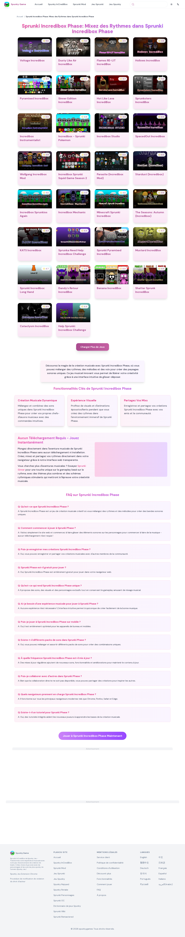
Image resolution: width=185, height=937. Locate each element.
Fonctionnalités (104, 879)
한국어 (143, 873)
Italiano (162, 879)
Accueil (39, 4)
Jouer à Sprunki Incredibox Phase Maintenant (92, 736)
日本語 (162, 862)
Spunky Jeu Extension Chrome (23, 874)
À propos (101, 895)
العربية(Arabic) (166, 884)
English (143, 857)
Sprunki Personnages (63, 895)
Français (163, 868)
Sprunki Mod (79, 4)
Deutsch (144, 868)
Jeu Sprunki (97, 4)
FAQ (99, 889)
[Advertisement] (92, 769)
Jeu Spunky (115, 4)
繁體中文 (144, 862)
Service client (103, 857)
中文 (161, 857)
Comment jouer (104, 884)
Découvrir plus (104, 873)
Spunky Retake (60, 889)
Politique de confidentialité (110, 862)
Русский (144, 884)
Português (145, 879)
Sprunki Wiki (59, 911)
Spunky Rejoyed (61, 884)
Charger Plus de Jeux (92, 347)
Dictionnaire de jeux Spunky (67, 906)
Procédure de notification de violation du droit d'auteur (27, 880)
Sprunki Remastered (63, 916)
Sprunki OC (58, 900)
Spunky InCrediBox (57, 4)
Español (162, 873)
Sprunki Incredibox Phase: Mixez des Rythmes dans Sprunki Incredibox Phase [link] (60, 16)
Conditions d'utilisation (108, 868)
